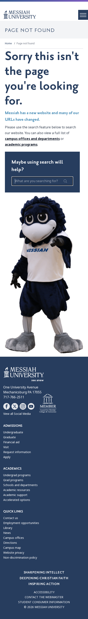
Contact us (10, 518)
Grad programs (13, 480)
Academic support (15, 495)
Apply (6, 457)
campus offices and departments (32, 138)
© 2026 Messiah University (44, 607)
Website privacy (13, 553)
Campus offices (13, 538)
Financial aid (11, 442)
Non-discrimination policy (20, 558)
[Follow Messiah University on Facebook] (6, 406)
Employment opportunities (21, 523)
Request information (17, 452)
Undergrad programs (17, 475)
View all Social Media (17, 414)
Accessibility (44, 592)
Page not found (26, 43)
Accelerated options (16, 500)
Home (8, 43)
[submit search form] (65, 181)
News (7, 533)
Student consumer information (44, 602)
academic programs (21, 144)
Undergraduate (13, 432)
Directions (10, 543)
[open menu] (83, 15)
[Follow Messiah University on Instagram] (23, 406)
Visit (6, 447)
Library (7, 528)
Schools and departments (20, 485)
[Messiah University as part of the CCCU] (47, 403)
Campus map (12, 548)
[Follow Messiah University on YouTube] (31, 406)
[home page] (45, 14)
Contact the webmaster (44, 597)
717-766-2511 (13, 397)
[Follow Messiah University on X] (14, 406)
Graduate (9, 437)
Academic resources (16, 490)
